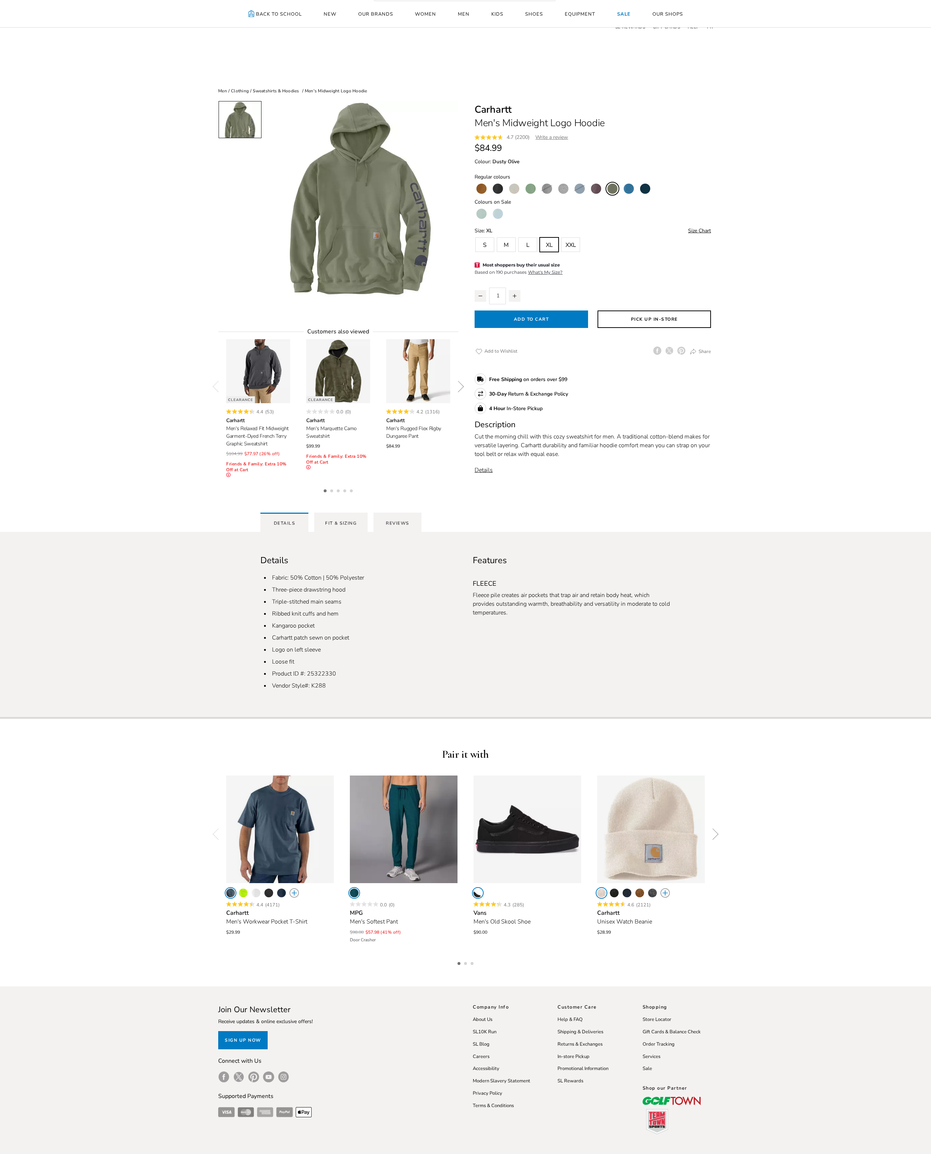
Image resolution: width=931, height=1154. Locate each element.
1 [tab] (326, 489)
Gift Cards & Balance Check (672, 1032)
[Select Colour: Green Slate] (481, 214)
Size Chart (699, 230)
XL (549, 245)
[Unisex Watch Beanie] (651, 829)
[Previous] (218, 386)
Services (651, 1056)
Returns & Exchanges (580, 1044)
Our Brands (375, 14)
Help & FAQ (570, 1019)
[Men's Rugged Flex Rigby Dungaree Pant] (418, 371)
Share (704, 351)
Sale (624, 14)
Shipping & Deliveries (580, 1032)
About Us (482, 1019)
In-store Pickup (574, 1056)
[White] (256, 893)
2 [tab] (332, 489)
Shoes (534, 14)
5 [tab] (352, 489)
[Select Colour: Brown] (481, 189)
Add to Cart (531, 319)
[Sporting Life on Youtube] (268, 1076)
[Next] (458, 386)
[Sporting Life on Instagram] (283, 1076)
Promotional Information (583, 1068)
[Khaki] (640, 893)
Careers (481, 1056)
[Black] (269, 893)
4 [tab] (345, 489)
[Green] (243, 893)
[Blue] (230, 893)
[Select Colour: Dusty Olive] (612, 189)
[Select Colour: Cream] (514, 189)
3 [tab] (339, 489)
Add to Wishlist (500, 351)
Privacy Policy (487, 1093)
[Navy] (281, 893)
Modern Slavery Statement (501, 1081)
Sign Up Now (243, 1040)
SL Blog (481, 1044)
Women (425, 14)
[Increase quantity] (514, 296)
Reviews (397, 523)
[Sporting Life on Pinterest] (253, 1076)
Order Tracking (659, 1044)
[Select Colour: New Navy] (645, 189)
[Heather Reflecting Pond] (354, 893)
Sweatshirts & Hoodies (276, 91)
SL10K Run (484, 1032)
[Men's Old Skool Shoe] (527, 829)
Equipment (580, 14)
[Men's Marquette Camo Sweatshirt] (338, 371)
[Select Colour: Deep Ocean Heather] (580, 189)
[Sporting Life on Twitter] (238, 1076)
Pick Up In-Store (654, 319)
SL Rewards (570, 1081)
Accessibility (486, 1068)
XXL (571, 245)
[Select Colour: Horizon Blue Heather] (629, 189)
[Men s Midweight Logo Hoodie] (360, 199)
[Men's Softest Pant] (403, 829)
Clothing (240, 91)
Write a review (551, 137)
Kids (497, 14)
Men (464, 14)
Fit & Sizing (341, 523)
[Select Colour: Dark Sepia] (596, 189)
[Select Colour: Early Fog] (498, 214)
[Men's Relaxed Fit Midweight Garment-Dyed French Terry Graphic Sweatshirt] (258, 371)
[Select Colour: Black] (498, 189)
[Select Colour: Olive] (531, 189)
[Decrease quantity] (480, 296)
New (330, 14)
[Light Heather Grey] (652, 893)
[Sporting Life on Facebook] (223, 1076)
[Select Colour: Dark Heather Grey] (547, 189)
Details (484, 470)
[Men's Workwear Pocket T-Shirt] (280, 829)
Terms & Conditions (493, 1105)
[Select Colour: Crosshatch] (563, 189)
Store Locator (657, 1019)
